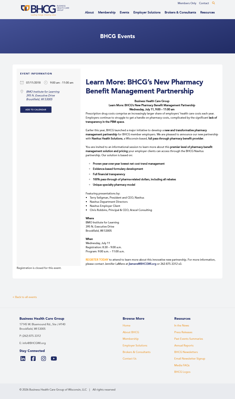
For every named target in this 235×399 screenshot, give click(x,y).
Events (124, 12)
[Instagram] (45, 358)
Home (126, 325)
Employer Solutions (147, 12)
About (89, 12)
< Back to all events (25, 297)
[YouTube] (55, 358)
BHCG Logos (182, 372)
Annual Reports (184, 345)
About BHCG (131, 332)
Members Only (187, 3)
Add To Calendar (35, 110)
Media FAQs (182, 365)
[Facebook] (34, 358)
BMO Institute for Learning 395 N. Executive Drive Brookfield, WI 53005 (42, 95)
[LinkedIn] (24, 358)
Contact (204, 3)
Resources (207, 12)
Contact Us (129, 358)
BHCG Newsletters (186, 352)
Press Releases (183, 332)
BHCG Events (117, 36)
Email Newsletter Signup (189, 358)
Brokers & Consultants (180, 12)
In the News (181, 325)
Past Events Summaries (188, 339)
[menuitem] (187, 3)
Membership (107, 12)
